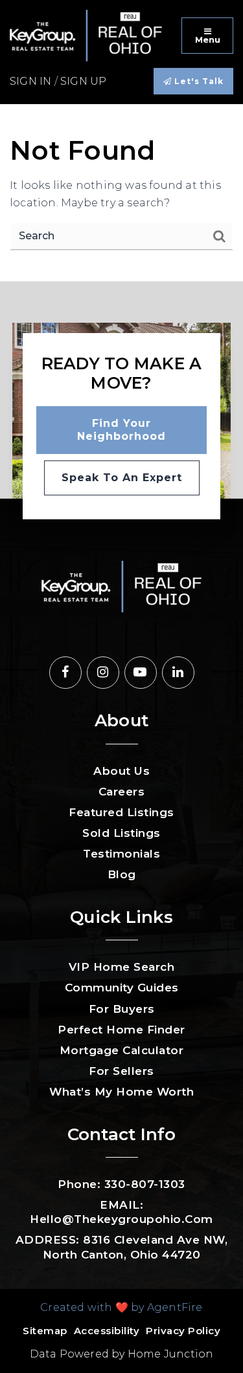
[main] (121, 192)
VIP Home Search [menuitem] (122, 966)
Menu (207, 39)
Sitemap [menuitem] (45, 1330)
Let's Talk (198, 81)
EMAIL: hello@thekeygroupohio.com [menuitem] (121, 1212)
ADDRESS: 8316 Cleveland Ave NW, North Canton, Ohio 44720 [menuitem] (122, 1246)
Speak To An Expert (122, 477)
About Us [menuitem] (121, 770)
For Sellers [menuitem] (121, 1071)
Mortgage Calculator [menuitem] (122, 1050)
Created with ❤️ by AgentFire (121, 1307)
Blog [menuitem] (122, 874)
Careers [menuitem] (121, 791)
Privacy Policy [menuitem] (183, 1330)
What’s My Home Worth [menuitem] (121, 1091)
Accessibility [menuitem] (107, 1330)
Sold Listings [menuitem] (121, 833)
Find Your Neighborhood (121, 429)
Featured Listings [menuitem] (121, 812)
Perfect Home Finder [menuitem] (121, 1029)
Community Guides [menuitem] (122, 987)
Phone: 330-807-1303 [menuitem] (121, 1184)
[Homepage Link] (86, 34)
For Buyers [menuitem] (122, 1008)
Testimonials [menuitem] (121, 853)
